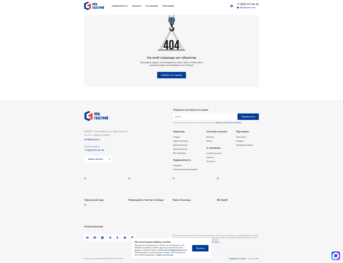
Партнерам (242, 131)
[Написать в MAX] (336, 256)
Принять (200, 248)
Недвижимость (120, 5)
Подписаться (248, 116)
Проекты (136, 5)
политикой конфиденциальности (172, 250)
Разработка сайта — (238, 258)
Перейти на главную (171, 75)
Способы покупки (216, 131)
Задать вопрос (95, 159)
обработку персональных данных (228, 123)
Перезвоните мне (247, 7)
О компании (152, 5)
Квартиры (179, 131)
